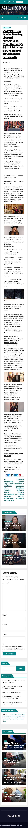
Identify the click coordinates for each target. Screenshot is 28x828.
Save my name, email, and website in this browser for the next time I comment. (14, 648)
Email (5, 625)
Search (4, 663)
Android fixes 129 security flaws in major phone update (13, 762)
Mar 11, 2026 (8, 747)
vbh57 (18, 825)
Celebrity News (6, 27)
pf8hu (11, 825)
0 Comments (18, 747)
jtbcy (3, 825)
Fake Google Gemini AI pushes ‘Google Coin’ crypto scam (13, 796)
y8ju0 (21, 825)
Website (5, 634)
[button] (18, 17)
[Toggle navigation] (25, 17)
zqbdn (6, 825)
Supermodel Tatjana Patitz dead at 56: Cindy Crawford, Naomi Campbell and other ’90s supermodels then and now (9, 491)
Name (5, 615)
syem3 (14, 825)
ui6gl (1, 825)
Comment (6, 583)
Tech (5, 741)
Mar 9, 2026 (8, 799)
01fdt (9, 825)
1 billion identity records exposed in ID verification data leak (14, 745)
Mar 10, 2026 (8, 765)
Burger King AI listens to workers (12, 692)
